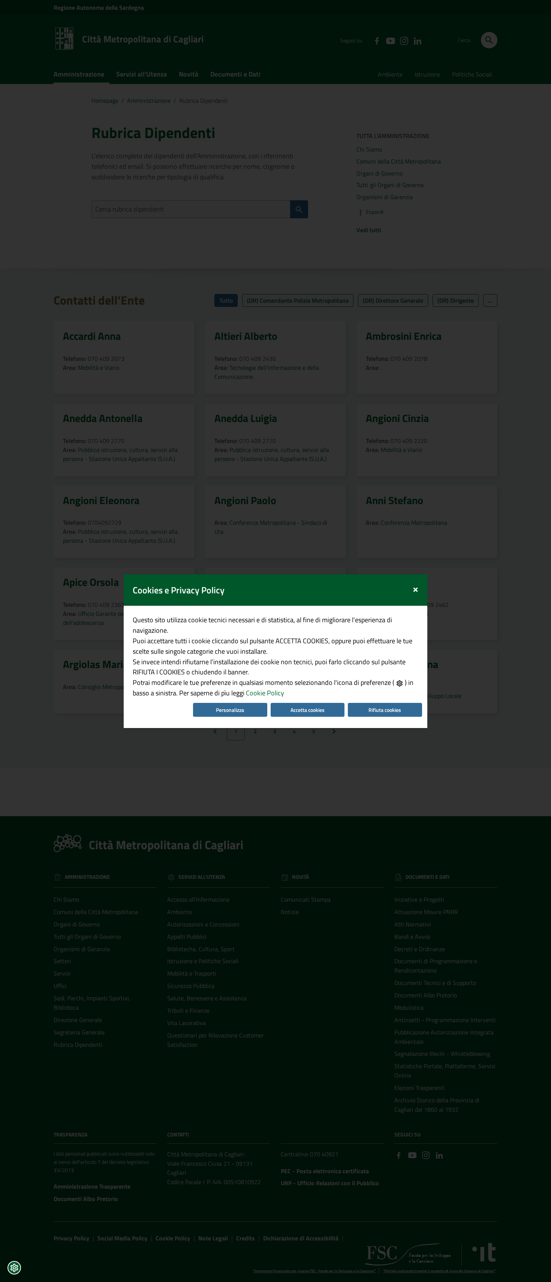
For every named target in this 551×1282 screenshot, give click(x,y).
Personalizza (230, 710)
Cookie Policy (265, 693)
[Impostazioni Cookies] (14, 1267)
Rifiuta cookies (384, 710)
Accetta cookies (307, 710)
